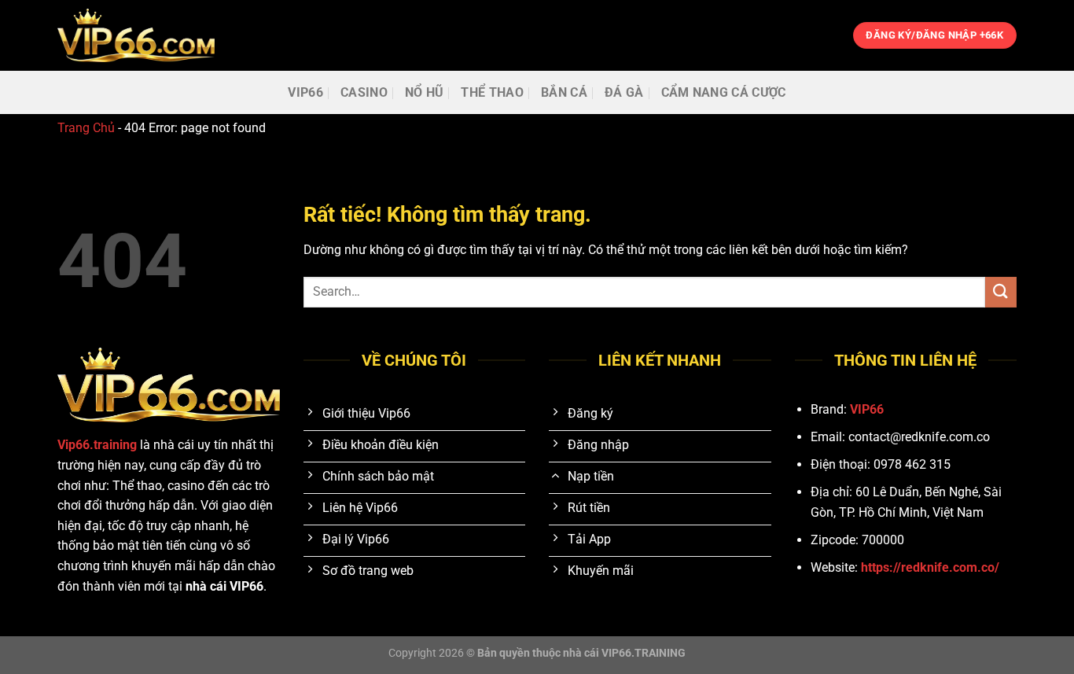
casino (364, 92)
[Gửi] (1001, 292)
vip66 (305, 92)
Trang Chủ (86, 127)
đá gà (624, 92)
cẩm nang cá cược (723, 92)
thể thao (492, 92)
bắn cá (564, 92)
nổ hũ (424, 92)
